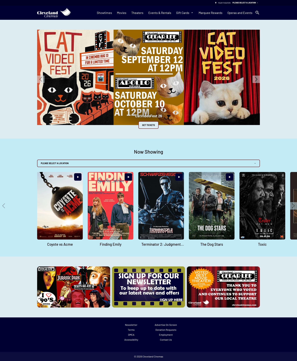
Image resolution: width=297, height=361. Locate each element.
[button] (3, 206)
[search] (257, 12)
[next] (256, 79)
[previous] (41, 79)
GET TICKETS (148, 125)
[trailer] (78, 177)
